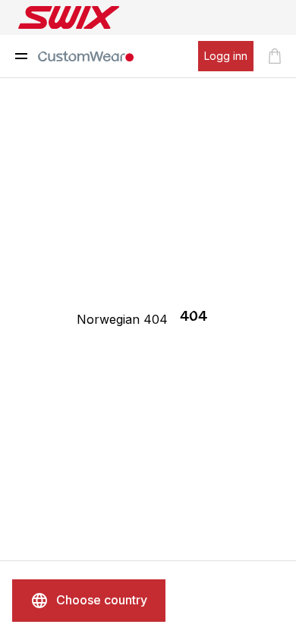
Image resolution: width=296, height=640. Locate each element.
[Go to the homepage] (68, 17)
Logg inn (225, 55)
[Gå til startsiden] (85, 56)
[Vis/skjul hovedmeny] (21, 56)
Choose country (101, 599)
